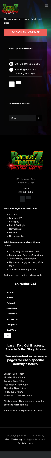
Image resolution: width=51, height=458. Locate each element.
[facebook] (12, 84)
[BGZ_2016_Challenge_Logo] (25, 149)
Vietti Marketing (13, 439)
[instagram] (18, 82)
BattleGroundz (25, 443)
